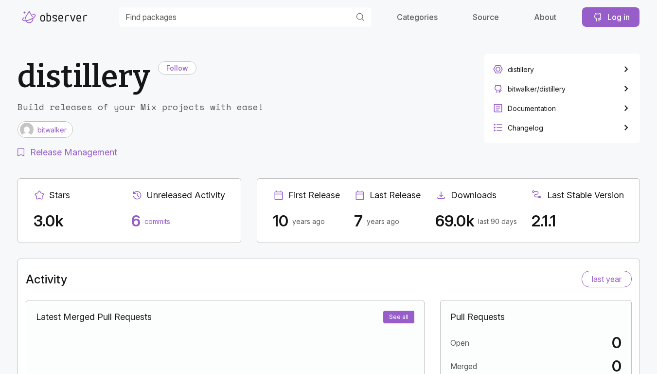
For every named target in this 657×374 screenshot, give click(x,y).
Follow (177, 68)
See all (398, 316)
